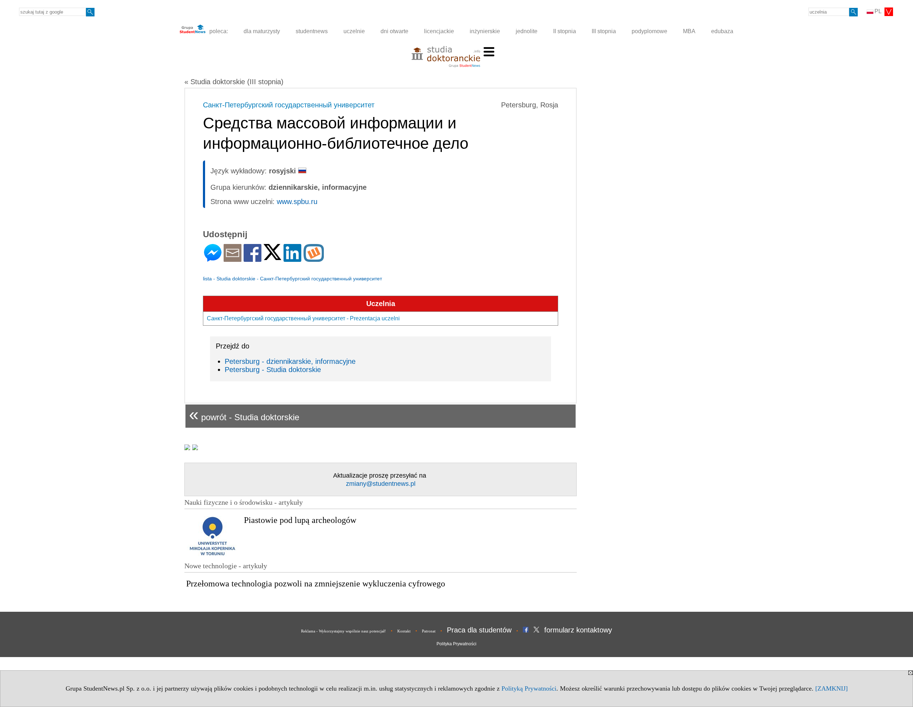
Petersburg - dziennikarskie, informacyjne (290, 361)
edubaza (722, 31)
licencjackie (439, 31)
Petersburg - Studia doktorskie (273, 369)
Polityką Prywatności (528, 688)
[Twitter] (272, 257)
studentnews (312, 31)
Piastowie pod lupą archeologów (300, 520)
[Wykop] (314, 259)
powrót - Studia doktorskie (244, 414)
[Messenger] (212, 259)
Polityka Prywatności (456, 643)
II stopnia (564, 31)
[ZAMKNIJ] (831, 688)
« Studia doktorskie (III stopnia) (234, 82)
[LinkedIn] (292, 259)
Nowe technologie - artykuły (225, 566)
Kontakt (403, 631)
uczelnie (354, 31)
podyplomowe (649, 31)
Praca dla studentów (479, 630)
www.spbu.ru (297, 201)
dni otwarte (394, 31)
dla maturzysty (262, 31)
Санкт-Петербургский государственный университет (288, 105)
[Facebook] (252, 259)
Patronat (428, 631)
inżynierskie (485, 31)
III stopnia (604, 31)
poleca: (218, 31)
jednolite (526, 31)
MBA (689, 31)
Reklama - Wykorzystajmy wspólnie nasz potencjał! (343, 631)
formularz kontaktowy (578, 630)
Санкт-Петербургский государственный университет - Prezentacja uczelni (303, 318)
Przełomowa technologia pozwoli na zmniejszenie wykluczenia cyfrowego (315, 583)
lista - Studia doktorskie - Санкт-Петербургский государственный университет (292, 278)
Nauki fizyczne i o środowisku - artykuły (243, 502)
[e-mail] (232, 259)
